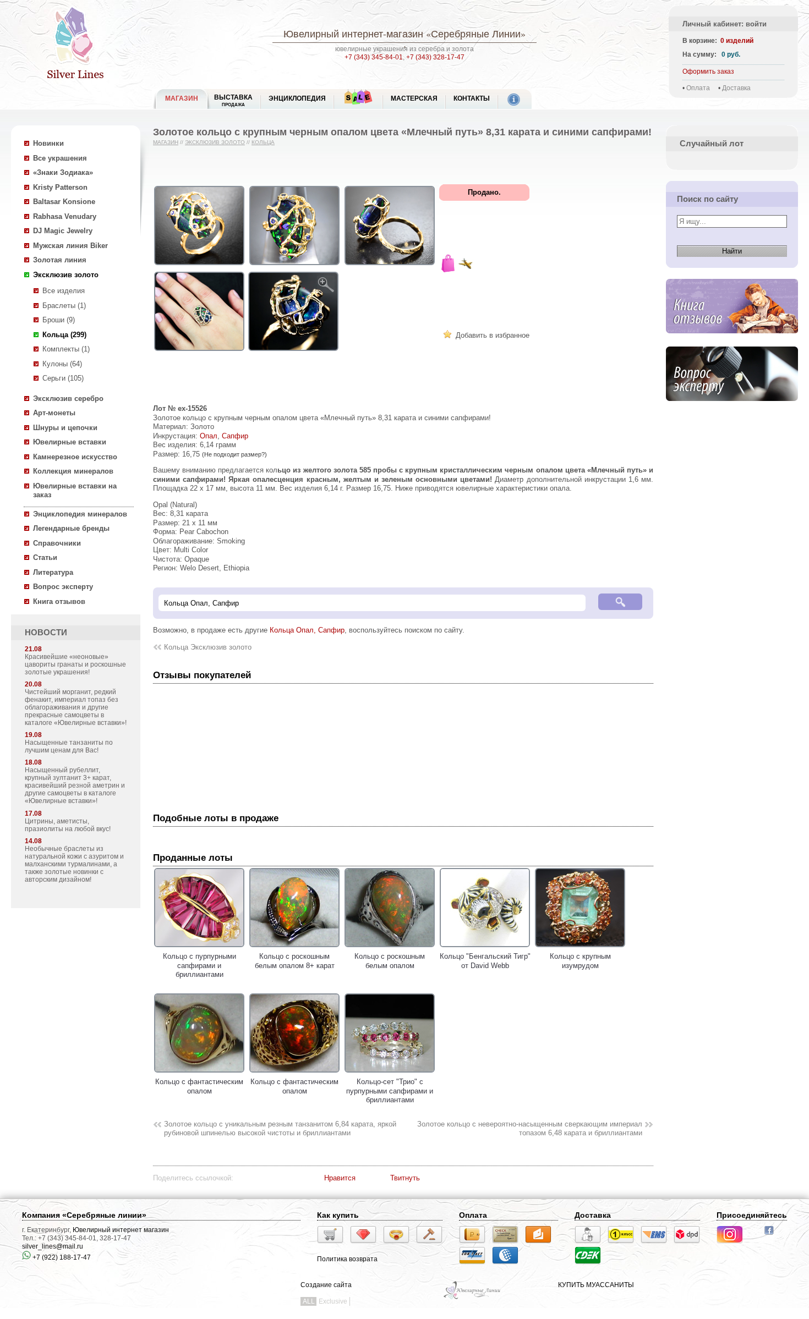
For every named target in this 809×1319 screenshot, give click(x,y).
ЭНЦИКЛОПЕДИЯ (297, 98)
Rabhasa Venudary (64, 216)
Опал (208, 436)
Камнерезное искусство (75, 457)
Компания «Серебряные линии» (84, 1215)
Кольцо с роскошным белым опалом (389, 961)
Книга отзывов (59, 601)
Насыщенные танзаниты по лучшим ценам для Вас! (69, 746)
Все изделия (63, 291)
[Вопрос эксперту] (732, 409)
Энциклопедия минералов (80, 514)
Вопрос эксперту (63, 586)
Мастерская (414, 98)
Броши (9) (58, 320)
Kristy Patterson (60, 187)
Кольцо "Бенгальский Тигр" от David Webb (485, 961)
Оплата (698, 88)
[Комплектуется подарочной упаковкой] (448, 265)
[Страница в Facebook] (772, 1236)
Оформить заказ (708, 71)
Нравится (340, 1178)
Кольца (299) (64, 335)
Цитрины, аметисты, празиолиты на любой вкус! (68, 825)
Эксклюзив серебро (68, 398)
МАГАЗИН (181, 98)
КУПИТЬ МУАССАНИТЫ (596, 1285)
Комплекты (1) (66, 349)
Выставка (233, 100)
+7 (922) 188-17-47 (61, 1257)
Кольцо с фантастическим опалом (199, 1086)
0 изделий (736, 41)
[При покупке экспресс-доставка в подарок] (465, 265)
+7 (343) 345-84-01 (374, 57)
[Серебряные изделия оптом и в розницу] (472, 1298)
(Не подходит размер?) (234, 454)
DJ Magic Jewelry (62, 231)
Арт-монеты (54, 413)
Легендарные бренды (71, 528)
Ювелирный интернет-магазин (353, 33)
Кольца (263, 142)
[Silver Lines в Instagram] (733, 1245)
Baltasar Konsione (64, 201)
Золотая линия (59, 260)
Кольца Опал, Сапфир (307, 630)
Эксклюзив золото (66, 275)
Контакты (471, 98)
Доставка (736, 88)
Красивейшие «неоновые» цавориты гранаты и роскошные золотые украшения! (75, 664)
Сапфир (235, 436)
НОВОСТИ (46, 632)
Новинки (48, 143)
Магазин (165, 142)
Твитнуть (405, 1178)
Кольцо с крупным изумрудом (580, 961)
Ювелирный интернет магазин (121, 1230)
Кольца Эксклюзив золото (208, 647)
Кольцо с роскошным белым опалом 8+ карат (295, 961)
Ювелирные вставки (69, 442)
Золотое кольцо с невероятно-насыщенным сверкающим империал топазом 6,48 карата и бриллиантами (529, 1128)
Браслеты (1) (64, 305)
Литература (53, 572)
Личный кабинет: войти (724, 24)
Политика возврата (347, 1259)
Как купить (338, 1215)
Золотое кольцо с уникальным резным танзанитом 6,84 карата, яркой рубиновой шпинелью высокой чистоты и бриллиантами (280, 1128)
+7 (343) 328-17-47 (435, 57)
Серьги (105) (63, 378)
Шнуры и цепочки (65, 428)
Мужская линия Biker (70, 245)
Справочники (57, 543)
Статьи (45, 557)
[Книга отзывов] (732, 342)
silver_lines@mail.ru (52, 1246)
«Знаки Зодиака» (63, 172)
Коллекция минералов (73, 471)
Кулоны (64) (62, 364)
